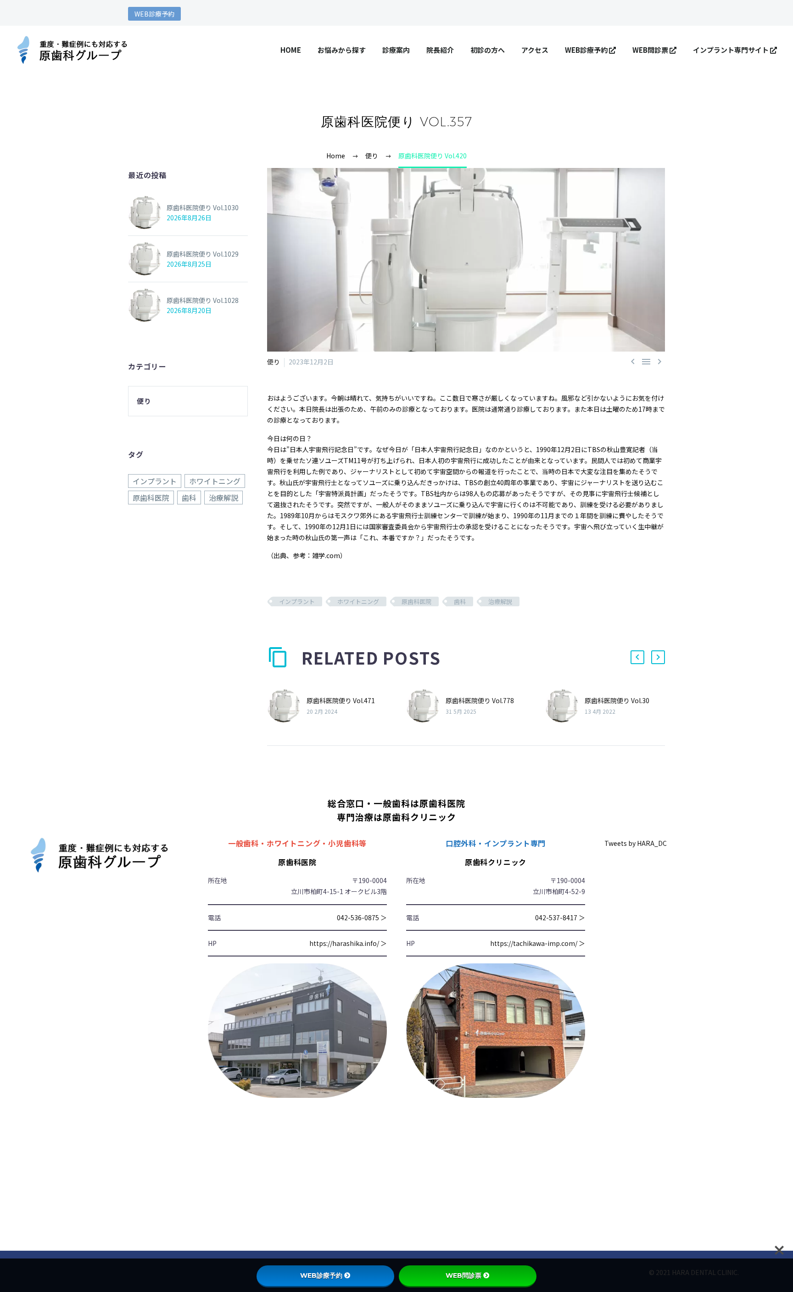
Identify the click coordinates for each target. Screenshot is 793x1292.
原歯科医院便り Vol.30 (617, 700)
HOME (290, 50)
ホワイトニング (358, 601)
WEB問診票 (651, 50)
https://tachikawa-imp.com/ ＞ (537, 943)
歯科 (460, 601)
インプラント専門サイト (731, 50)
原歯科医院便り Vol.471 (341, 700)
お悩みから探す (342, 50)
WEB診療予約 (154, 13)
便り (273, 361)
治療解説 (500, 601)
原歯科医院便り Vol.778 (480, 700)
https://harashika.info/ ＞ (348, 943)
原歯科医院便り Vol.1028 (203, 300)
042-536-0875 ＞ (362, 917)
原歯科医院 (416, 601)
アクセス (534, 50)
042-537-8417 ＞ (560, 917)
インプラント (297, 601)
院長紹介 (440, 50)
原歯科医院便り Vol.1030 (203, 207)
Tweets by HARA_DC (635, 843)
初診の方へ (487, 50)
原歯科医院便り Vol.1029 (203, 253)
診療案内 (396, 50)
